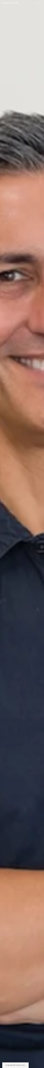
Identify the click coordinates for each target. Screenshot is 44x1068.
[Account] (31, 3)
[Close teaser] (29, 1062)
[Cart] (38, 3)
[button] (15, 1065)
